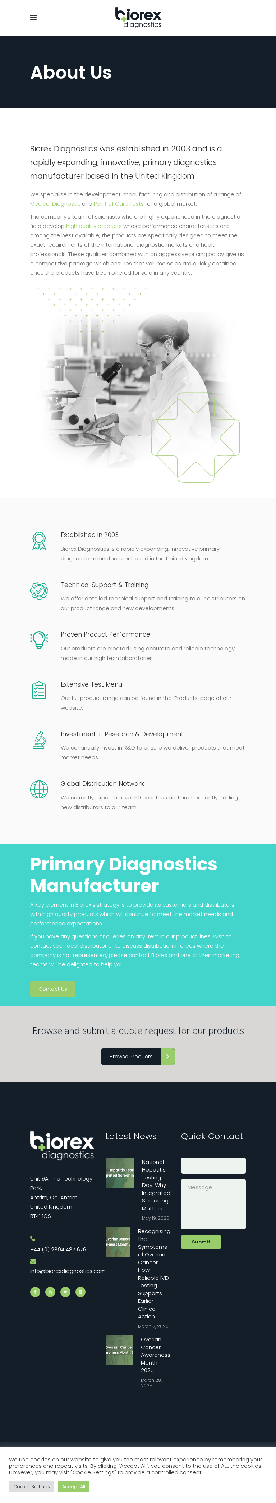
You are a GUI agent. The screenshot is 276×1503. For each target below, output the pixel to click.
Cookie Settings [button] (31, 1486)
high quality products (94, 226)
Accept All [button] (73, 1486)
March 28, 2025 (151, 1383)
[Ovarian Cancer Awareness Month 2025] (119, 1350)
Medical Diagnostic (55, 203)
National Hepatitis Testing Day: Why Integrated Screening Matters (156, 1185)
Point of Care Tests (119, 203)
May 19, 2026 (155, 1218)
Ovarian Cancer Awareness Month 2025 (155, 1354)
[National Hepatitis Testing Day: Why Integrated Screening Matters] (120, 1173)
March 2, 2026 (153, 1326)
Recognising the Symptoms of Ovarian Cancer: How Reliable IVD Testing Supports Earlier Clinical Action (154, 1273)
